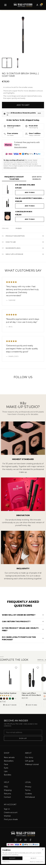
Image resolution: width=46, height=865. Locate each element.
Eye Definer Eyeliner (25, 185)
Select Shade (11, 705)
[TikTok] (20, 840)
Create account (10, 812)
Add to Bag (32, 705)
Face (6, 764)
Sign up (23, 738)
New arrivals (9, 757)
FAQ (6, 787)
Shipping (8, 790)
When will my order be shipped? (18, 615)
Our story (29, 757)
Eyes (6, 768)
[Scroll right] (43, 679)
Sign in (7, 809)
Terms (27, 790)
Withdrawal (30, 797)
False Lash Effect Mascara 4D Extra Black (29, 198)
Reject (33, 858)
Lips (5, 771)
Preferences (5, 862)
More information (20, 147)
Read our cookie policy (37, 862)
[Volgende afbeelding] (40, 35)
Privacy (28, 787)
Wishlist (7, 816)
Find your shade (11, 819)
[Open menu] (5, 4)
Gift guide (29, 761)
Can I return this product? (16, 621)
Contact (7, 797)
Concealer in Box (23, 212)
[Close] (43, 850)
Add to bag (30, 192)
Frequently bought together (14, 178)
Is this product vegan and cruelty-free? (20, 629)
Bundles (7, 775)
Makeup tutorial (32, 764)
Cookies (28, 794)
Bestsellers (8, 761)
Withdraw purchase (10, 168)
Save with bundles (36, 178)
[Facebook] (30, 840)
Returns (7, 794)
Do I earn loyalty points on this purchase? (19, 638)
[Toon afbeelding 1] (7, 63)
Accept (12, 858)
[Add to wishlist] (16, 667)
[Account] (37, 5)
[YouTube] (25, 840)
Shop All (40, 660)
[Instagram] (15, 840)
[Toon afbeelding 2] (18, 63)
